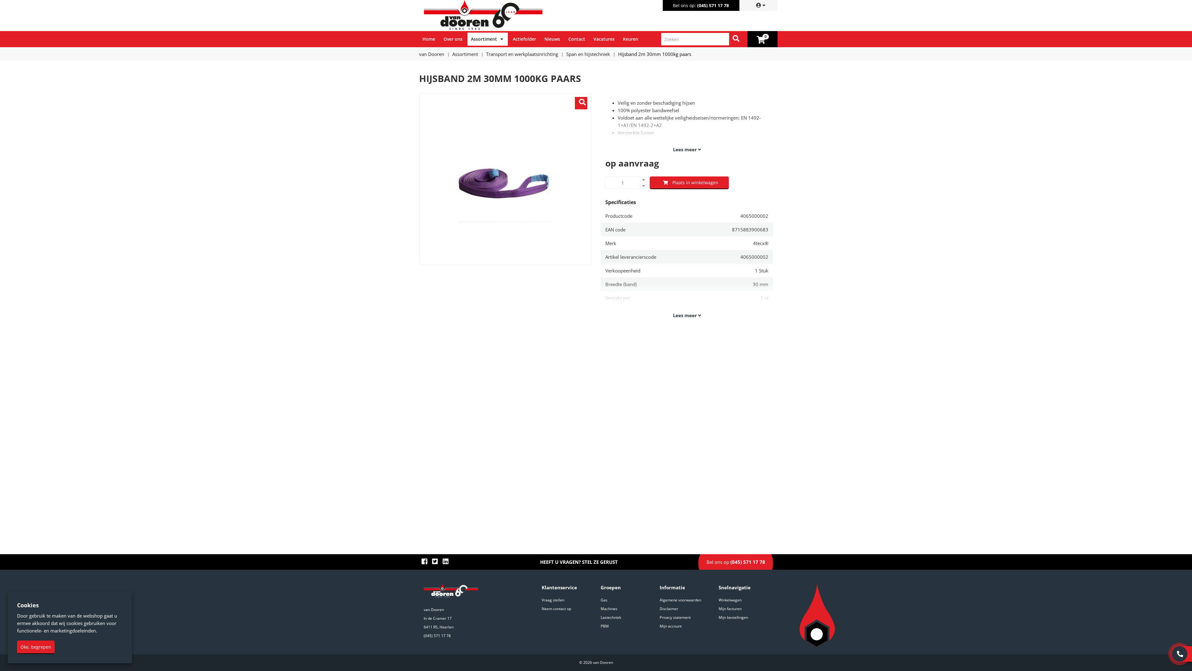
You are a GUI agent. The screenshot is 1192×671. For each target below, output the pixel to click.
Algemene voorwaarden (680, 600)
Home (428, 39)
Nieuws (552, 39)
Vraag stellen (553, 600)
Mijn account (671, 626)
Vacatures (604, 39)
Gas (604, 600)
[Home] (509, 15)
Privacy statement (675, 617)
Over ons (453, 39)
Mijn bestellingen (733, 617)
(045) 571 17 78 (713, 5)
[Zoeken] (736, 39)
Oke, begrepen (35, 647)
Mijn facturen (730, 608)
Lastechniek (611, 617)
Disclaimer (669, 608)
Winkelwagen (730, 600)
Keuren (630, 39)
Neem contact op (556, 608)
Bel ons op (736, 562)
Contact (576, 39)
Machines (609, 608)
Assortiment (484, 39)
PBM (605, 626)
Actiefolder (524, 39)
